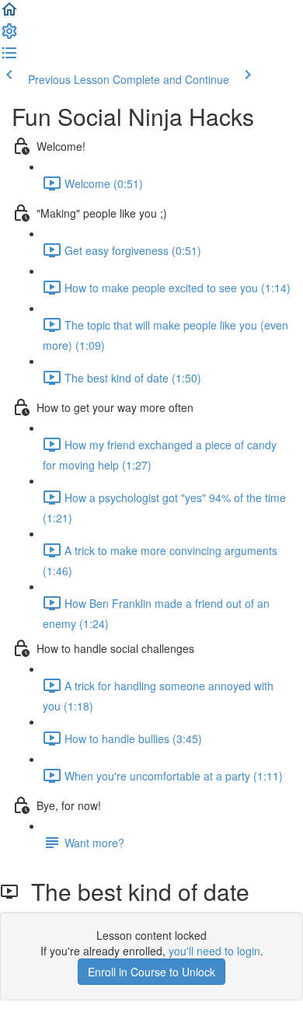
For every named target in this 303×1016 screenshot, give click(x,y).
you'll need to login (214, 950)
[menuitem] (9, 36)
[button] (9, 14)
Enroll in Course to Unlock (151, 971)
